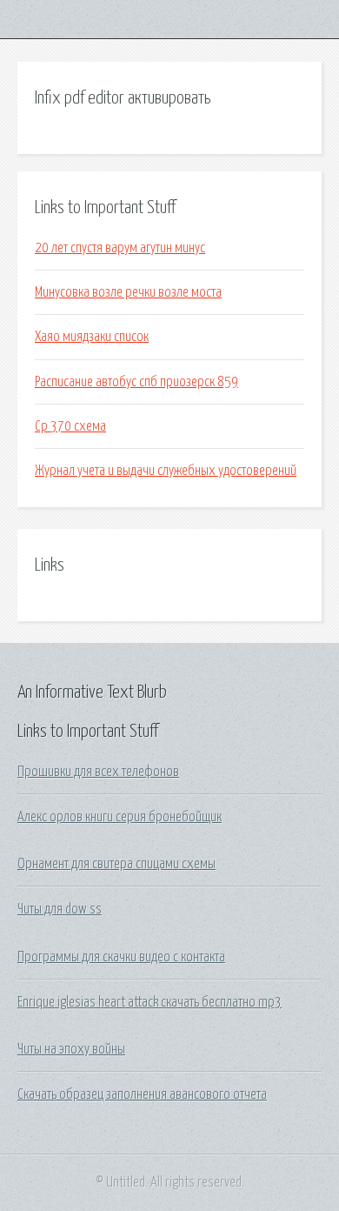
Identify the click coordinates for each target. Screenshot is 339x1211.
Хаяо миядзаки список (92, 337)
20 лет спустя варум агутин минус (120, 248)
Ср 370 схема (70, 426)
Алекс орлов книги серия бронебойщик (119, 817)
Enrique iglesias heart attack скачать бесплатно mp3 (149, 1002)
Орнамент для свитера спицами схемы (116, 864)
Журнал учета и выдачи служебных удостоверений (165, 471)
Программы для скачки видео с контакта (121, 957)
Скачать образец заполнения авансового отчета (142, 1094)
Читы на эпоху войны (71, 1049)
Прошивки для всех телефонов (98, 772)
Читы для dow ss (59, 909)
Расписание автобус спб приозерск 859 (136, 382)
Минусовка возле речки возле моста (128, 292)
